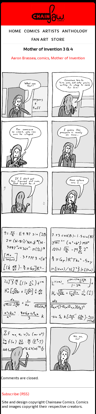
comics (43, 58)
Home (15, 31)
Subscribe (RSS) (15, 394)
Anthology (74, 31)
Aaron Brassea (23, 58)
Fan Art (39, 39)
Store (58, 39)
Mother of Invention (68, 58)
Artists (50, 31)
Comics (32, 31)
